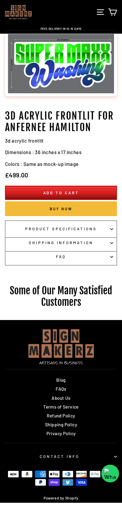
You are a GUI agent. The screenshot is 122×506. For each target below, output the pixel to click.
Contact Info (59, 456)
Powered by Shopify (61, 498)
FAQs (61, 388)
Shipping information (61, 242)
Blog (61, 380)
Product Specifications (61, 228)
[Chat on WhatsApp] (110, 473)
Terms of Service (61, 406)
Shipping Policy (61, 424)
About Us (61, 398)
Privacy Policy (61, 433)
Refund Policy (61, 415)
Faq (61, 256)
